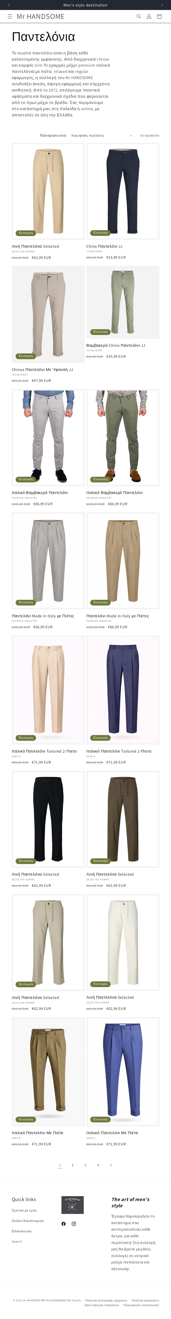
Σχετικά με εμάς (24, 1210)
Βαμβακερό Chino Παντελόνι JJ (115, 345)
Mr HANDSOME (31, 1300)
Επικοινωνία (22, 1231)
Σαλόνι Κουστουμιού (28, 1221)
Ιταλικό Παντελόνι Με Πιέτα (37, 1132)
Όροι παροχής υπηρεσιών (102, 1305)
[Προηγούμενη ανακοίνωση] (9, 5)
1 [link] (60, 1164)
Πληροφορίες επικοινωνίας (141, 1305)
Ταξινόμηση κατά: (53, 135)
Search (17, 1241)
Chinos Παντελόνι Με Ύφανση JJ (42, 369)
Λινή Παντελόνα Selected (35, 246)
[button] (10, 16)
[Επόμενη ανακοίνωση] (162, 5)
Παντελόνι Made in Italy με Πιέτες (43, 615)
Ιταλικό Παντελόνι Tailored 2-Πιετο (44, 751)
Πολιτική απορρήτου (145, 1300)
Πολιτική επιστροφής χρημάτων (106, 1300)
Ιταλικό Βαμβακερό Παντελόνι (40, 492)
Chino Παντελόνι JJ (104, 246)
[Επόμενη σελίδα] (111, 1165)
